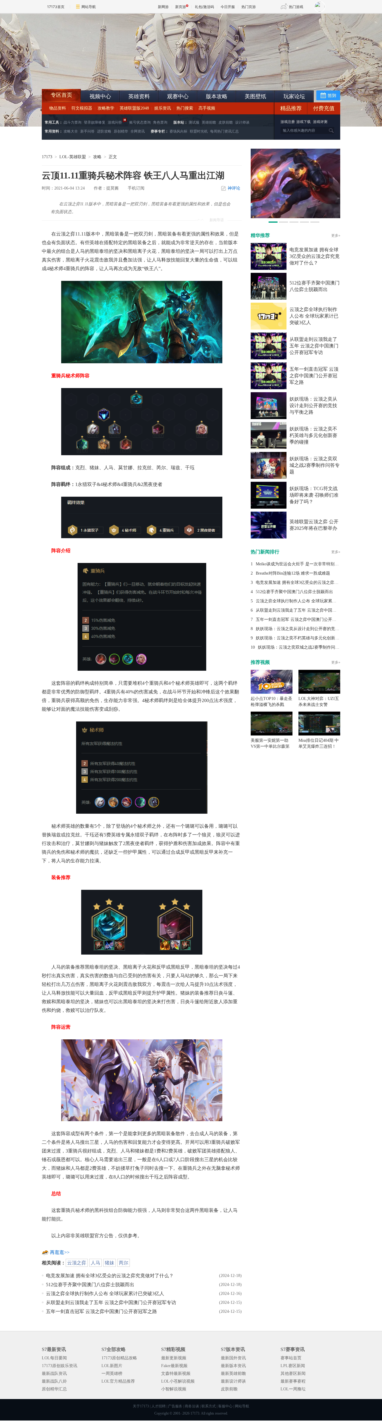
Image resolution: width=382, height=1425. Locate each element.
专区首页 (61, 95)
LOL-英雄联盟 (72, 157)
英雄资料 (139, 96)
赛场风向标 (178, 131)
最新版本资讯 (233, 1366)
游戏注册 (288, 122)
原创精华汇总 (54, 1389)
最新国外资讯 (233, 1358)
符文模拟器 (81, 108)
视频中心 (100, 96)
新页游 (180, 6)
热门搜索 (184, 108)
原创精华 (121, 131)
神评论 (234, 188)
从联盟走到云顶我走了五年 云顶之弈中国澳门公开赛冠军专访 (111, 1302)
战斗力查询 (72, 122)
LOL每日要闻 (54, 1358)
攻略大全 (71, 131)
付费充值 (324, 108)
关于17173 (141, 1406)
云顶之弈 (76, 1262)
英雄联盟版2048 (134, 108)
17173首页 (55, 6)
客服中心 (225, 1406)
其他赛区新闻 (293, 1373)
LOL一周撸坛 (293, 1389)
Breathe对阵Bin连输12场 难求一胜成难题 (293, 573)
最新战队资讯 (54, 1373)
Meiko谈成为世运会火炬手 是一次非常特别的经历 (301, 564)
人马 (95, 1262)
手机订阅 (136, 188)
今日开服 (228, 6)
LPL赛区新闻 (293, 1366)
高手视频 (206, 108)
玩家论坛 (294, 96)
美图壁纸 (255, 96)
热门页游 (248, 6)
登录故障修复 (94, 122)
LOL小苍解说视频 (178, 1381)
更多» (335, 235)
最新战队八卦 (54, 1381)
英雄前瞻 (209, 122)
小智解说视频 (173, 1389)
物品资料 (57, 108)
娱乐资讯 (162, 108)
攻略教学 (106, 108)
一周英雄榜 (111, 1373)
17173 (47, 157)
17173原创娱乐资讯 (59, 1366)
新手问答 (87, 131)
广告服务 (175, 1406)
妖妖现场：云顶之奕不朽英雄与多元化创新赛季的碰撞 (313, 435)
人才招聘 (158, 1406)
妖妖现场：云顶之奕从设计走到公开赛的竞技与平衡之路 (313, 405)
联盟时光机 (199, 131)
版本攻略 (216, 96)
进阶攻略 (104, 131)
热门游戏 (296, 6)
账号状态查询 (140, 122)
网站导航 (88, 6)
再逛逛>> (60, 1252)
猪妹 (109, 1262)
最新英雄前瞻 (233, 1373)
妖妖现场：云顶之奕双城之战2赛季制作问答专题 (314, 465)
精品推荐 (291, 108)
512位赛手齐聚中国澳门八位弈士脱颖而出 (90, 1284)
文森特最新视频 (175, 1373)
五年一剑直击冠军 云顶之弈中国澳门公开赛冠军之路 (101, 1311)
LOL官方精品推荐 (118, 1381)
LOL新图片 (111, 1366)
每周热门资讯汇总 (224, 131)
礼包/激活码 (204, 6)
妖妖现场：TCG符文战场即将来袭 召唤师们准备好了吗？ (313, 495)
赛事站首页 (291, 1358)
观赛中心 (178, 96)
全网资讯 (137, 131)
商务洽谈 (192, 1406)
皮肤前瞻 (225, 122)
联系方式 (208, 1406)
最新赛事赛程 (293, 1381)
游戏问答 (115, 122)
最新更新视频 (173, 1358)
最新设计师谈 (233, 1381)
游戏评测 (320, 122)
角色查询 (160, 122)
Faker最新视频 (174, 1366)
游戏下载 (303, 122)
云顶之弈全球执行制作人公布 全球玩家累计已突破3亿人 (105, 1293)
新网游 (163, 6)
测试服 (194, 122)
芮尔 (123, 1262)
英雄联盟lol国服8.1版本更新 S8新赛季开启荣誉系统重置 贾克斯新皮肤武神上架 (88, 74)
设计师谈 (242, 122)
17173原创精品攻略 (119, 1358)
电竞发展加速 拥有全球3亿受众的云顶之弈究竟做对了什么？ (110, 1275)
